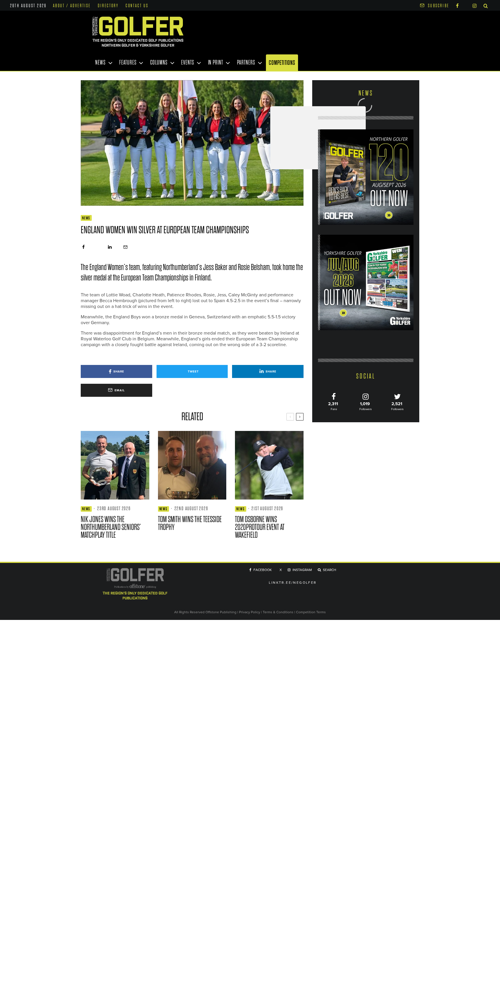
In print (215, 62)
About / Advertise (72, 5)
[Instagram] (474, 5)
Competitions (282, 62)
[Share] (83, 247)
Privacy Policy (249, 612)
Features (127, 62)
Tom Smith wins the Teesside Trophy (190, 523)
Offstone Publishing (220, 612)
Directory (108, 5)
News (100, 62)
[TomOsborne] (269, 465)
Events (187, 62)
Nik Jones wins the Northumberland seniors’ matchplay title (111, 527)
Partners (246, 62)
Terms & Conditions (278, 612)
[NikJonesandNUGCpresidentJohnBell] (115, 465)
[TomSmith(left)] (192, 465)
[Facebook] (457, 5)
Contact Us (137, 5)
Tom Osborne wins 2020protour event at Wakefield (259, 527)
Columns (158, 62)
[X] (465, 4)
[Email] (125, 247)
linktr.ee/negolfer (292, 582)
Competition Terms (311, 612)
